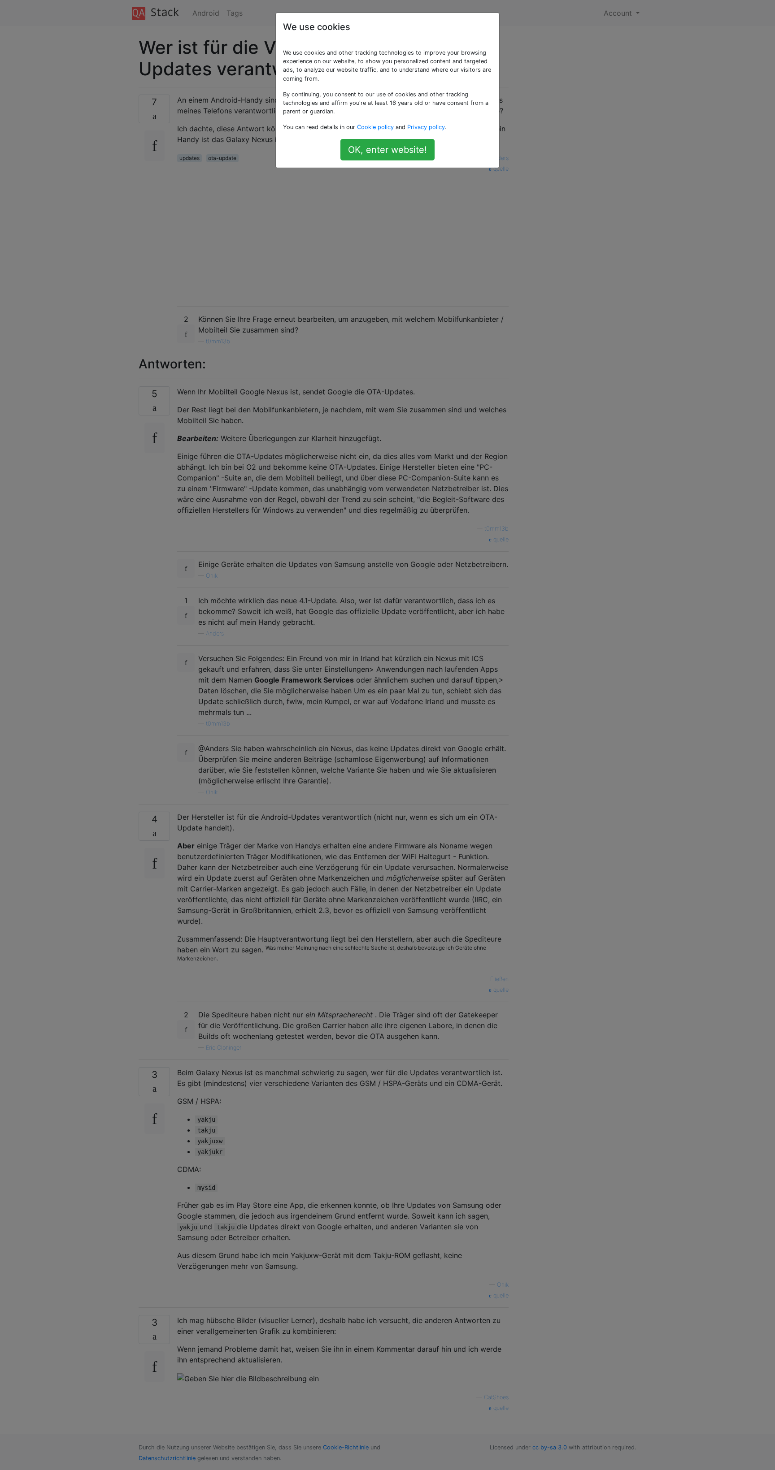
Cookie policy (375, 127)
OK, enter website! (387, 149)
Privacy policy (426, 127)
